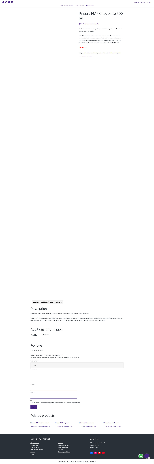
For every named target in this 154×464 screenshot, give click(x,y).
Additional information (47, 302)
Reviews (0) (59, 302)
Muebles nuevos (80, 5)
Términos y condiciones (64, 452)
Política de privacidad (63, 445)
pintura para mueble (87, 56)
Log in (94, 461)
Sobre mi (143, 2)
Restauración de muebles (66, 5)
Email (32, 392)
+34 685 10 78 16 (94, 447)
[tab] (36, 302)
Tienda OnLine (90, 5)
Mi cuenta (32, 454)
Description (36, 302)
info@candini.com (94, 445)
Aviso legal (61, 449)
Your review (33, 369)
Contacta (136, 2)
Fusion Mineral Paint (112, 53)
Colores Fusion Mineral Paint (90, 53)
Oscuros (100, 53)
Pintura (103, 53)
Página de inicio (34, 443)
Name (32, 384)
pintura (80, 56)
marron (119, 53)
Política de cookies (63, 447)
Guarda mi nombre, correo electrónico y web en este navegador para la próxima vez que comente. (55, 402)
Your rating (34, 361)
